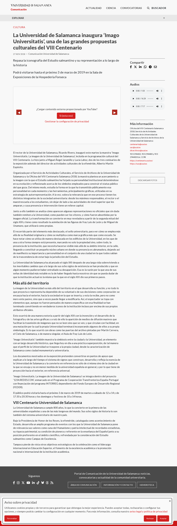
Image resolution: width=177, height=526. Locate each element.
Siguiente (114, 112)
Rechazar (150, 518)
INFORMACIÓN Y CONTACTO (118, 485)
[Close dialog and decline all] (170, 499)
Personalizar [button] (12, 518)
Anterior (19, 112)
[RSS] (52, 482)
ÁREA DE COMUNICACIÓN (84, 485)
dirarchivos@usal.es (139, 150)
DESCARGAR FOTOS (147, 180)
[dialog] (87, 510)
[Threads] (47, 482)
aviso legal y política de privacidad (148, 511)
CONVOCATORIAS (131, 7)
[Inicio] (32, 7)
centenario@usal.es (138, 144)
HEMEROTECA (147, 485)
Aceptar (163, 518)
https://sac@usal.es (138, 163)
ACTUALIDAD (94, 7)
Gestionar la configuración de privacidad (67, 121)
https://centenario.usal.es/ (141, 160)
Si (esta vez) (66, 115)
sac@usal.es (135, 147)
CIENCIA (111, 7)
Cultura (19, 27)
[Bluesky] (42, 482)
